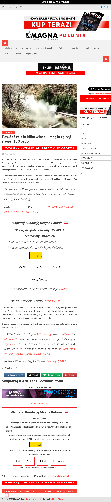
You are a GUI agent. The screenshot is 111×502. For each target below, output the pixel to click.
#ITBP (19, 349)
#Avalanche (10, 354)
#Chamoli (67, 334)
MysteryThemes (58, 499)
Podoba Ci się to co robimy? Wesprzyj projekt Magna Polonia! (39, 148)
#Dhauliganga (44, 334)
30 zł (21, 266)
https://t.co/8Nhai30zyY (61, 206)
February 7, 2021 (52, 301)
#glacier (8, 344)
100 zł (57, 266)
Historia (86, 48)
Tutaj (64, 288)
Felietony (25, 48)
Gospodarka (73, 48)
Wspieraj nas (31, 53)
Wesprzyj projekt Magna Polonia (55, 72)
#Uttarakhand (67, 349)
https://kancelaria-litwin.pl (58, 476)
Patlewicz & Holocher (45, 48)
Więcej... (83, 174)
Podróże (8, 53)
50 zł (38, 266)
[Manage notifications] (7, 495)
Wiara (96, 48)
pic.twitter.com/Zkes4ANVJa (34, 354)
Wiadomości (9, 48)
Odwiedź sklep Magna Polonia (55, 67)
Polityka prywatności (34, 499)
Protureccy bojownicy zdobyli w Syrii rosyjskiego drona (60, 491)
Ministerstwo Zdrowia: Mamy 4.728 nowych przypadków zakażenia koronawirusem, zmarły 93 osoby (19, 491)
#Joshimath (10, 339)
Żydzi (61, 48)
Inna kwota (39, 279)
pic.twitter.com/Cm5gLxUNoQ (21, 211)
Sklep (18, 53)
